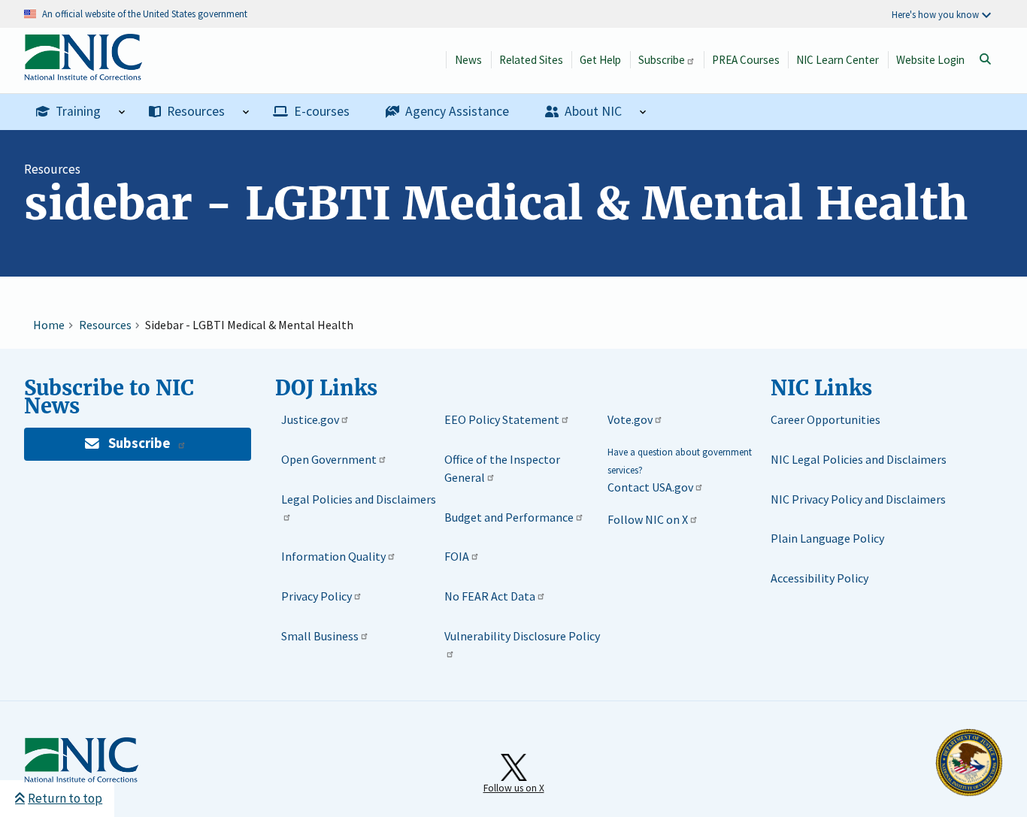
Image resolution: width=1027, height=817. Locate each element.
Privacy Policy (316, 596)
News (468, 60)
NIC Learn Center (837, 60)
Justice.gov (310, 419)
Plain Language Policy (827, 538)
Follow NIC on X (647, 519)
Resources (52, 169)
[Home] (83, 72)
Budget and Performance (509, 517)
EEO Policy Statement (501, 419)
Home (49, 324)
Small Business (320, 635)
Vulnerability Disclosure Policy (522, 635)
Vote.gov (630, 419)
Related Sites (531, 60)
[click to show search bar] (985, 59)
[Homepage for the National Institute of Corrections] (81, 779)
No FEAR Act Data (489, 596)
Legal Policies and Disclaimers (358, 499)
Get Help (600, 60)
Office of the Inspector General (502, 468)
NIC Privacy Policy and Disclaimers (858, 499)
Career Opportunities (825, 419)
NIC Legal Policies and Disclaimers (859, 459)
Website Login (930, 60)
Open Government (329, 459)
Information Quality (333, 556)
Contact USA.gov (650, 487)
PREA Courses (746, 60)
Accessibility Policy (819, 578)
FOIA (456, 556)
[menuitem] (80, 112)
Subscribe (661, 60)
